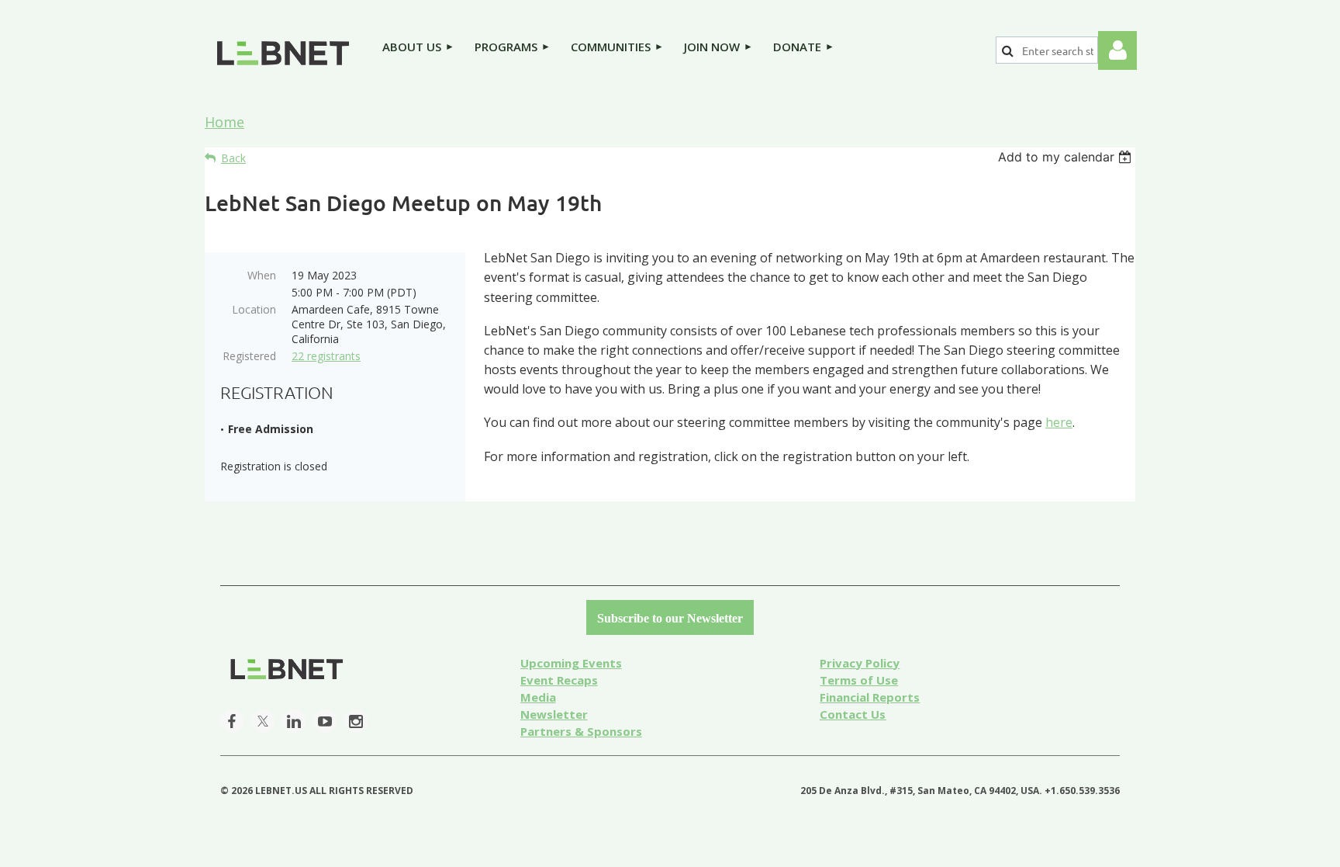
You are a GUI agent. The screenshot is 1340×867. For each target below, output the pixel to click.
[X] (263, 721)
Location (254, 309)
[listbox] (1066, 156)
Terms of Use (859, 680)
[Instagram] (356, 721)
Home (224, 122)
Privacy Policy (860, 663)
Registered (249, 356)
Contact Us (853, 714)
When (261, 275)
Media (538, 697)
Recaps (559, 680)
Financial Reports (870, 697)
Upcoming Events (571, 663)
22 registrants (326, 356)
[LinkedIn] (294, 721)
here (1058, 422)
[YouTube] (325, 721)
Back (233, 158)
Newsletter (554, 714)
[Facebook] (231, 721)
